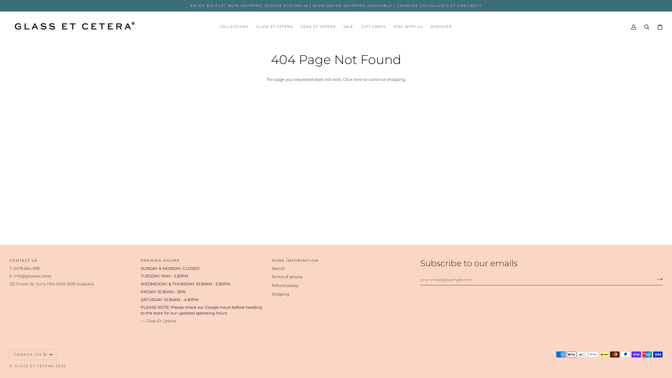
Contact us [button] (23, 260)
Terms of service (287, 277)
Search (278, 268)
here (358, 79)
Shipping (280, 294)
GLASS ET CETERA (34, 366)
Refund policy (285, 285)
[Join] (658, 279)
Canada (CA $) (31, 354)
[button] (234, 27)
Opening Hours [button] (160, 260)
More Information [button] (295, 260)
